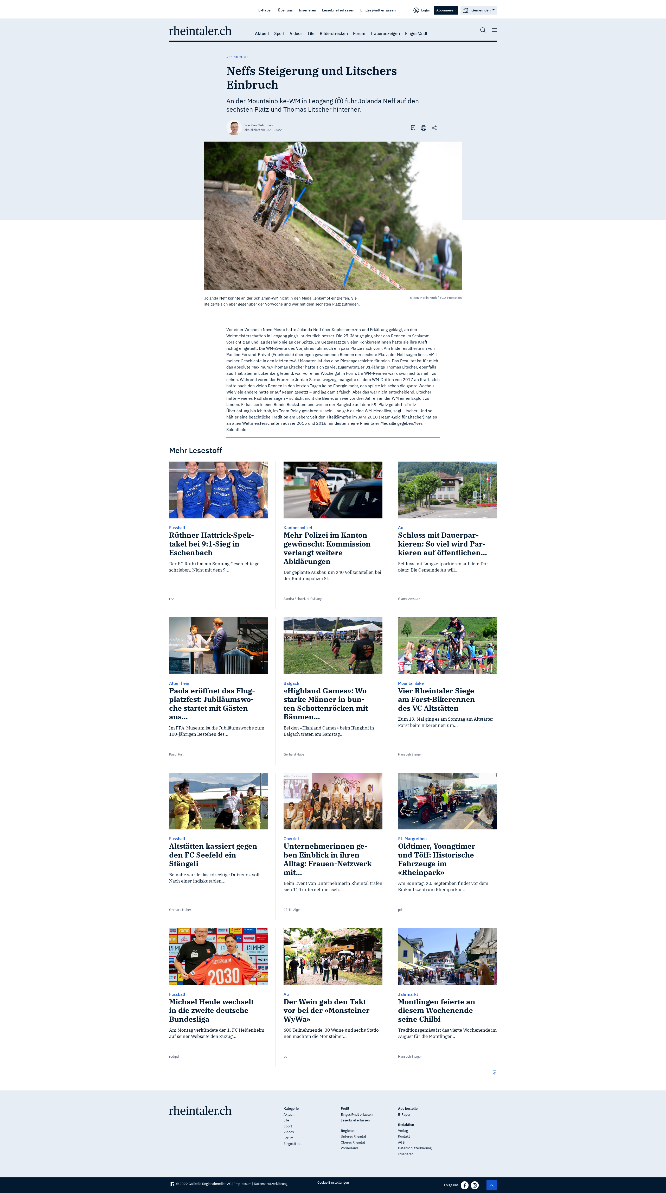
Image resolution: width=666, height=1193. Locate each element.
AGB (401, 1142)
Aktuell (262, 33)
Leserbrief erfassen (338, 10)
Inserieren (307, 10)
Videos (296, 33)
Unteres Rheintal (353, 1136)
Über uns (285, 10)
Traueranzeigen (385, 33)
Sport (279, 33)
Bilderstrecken (334, 33)
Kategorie (291, 1108)
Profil (345, 1108)
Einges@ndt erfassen (378, 10)
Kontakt (404, 1136)
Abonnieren (446, 10)
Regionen (348, 1130)
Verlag (403, 1130)
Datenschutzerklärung (415, 1148)
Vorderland (349, 1148)
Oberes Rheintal (353, 1142)
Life (311, 33)
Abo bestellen (409, 1108)
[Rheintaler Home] (200, 30)
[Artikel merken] (413, 127)
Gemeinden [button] (481, 10)
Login (425, 10)
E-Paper (265, 10)
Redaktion (406, 1124)
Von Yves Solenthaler (259, 125)
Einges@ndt (416, 33)
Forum (359, 33)
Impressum (242, 1184)
